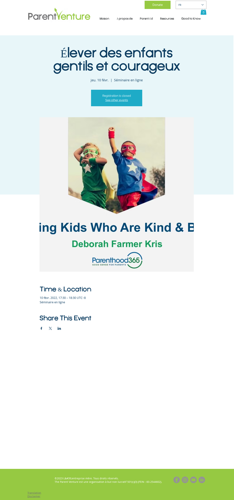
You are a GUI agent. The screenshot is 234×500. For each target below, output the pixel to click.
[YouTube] (193, 480)
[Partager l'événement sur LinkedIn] (59, 328)
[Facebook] (176, 480)
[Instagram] (185, 480)
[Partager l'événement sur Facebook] (41, 328)
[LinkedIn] (202, 480)
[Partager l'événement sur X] (50, 328)
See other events (116, 100)
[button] (203, 11)
